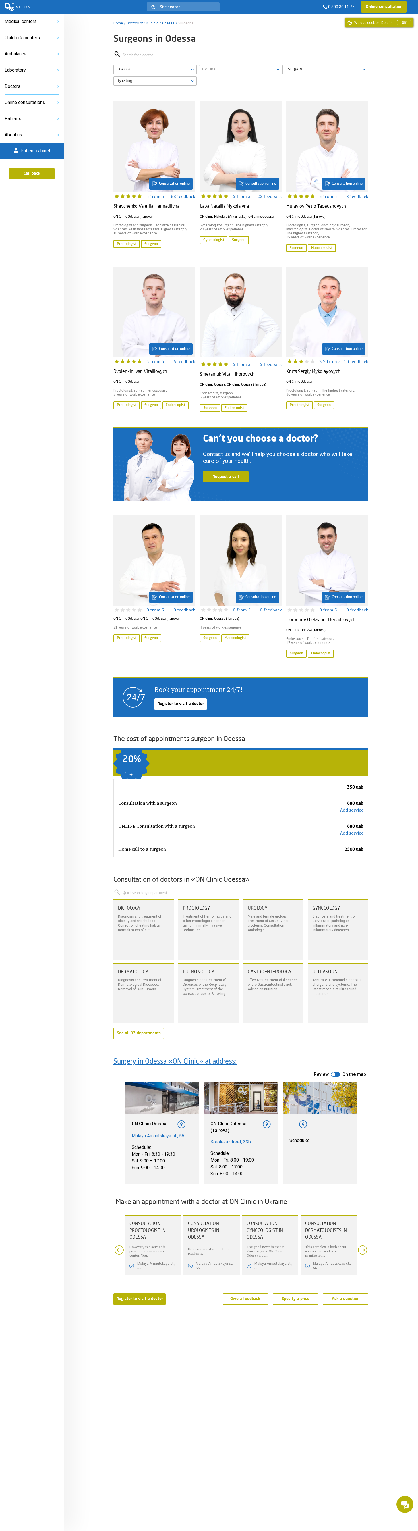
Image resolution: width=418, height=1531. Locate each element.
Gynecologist (213, 240)
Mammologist (321, 248)
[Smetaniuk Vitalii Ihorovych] (241, 340)
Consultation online (174, 184)
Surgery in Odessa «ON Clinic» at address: (175, 1061)
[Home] (17, 6)
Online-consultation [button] (384, 7)
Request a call (225, 477)
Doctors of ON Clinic (142, 23)
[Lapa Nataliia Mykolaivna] (241, 177)
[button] (183, 6)
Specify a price (295, 1299)
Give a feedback (245, 1299)
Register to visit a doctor (180, 704)
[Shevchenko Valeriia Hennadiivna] (154, 177)
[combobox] (326, 69)
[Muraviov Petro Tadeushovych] (327, 177)
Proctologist (126, 244)
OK (404, 23)
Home (118, 23)
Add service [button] (351, 810)
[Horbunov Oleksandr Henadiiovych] (327, 587)
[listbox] (155, 69)
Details (386, 23)
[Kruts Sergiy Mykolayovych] (327, 340)
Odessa (168, 23)
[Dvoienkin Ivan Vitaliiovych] (154, 340)
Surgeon (151, 244)
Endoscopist (175, 405)
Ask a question (345, 1299)
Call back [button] (32, 174)
